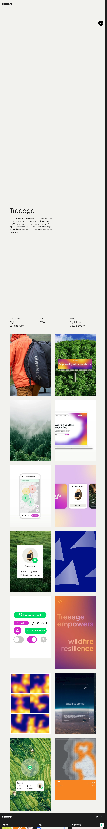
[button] (100, 23)
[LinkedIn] (97, 816)
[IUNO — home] (7, 4)
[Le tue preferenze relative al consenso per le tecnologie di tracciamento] (102, 825)
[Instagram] (102, 816)
